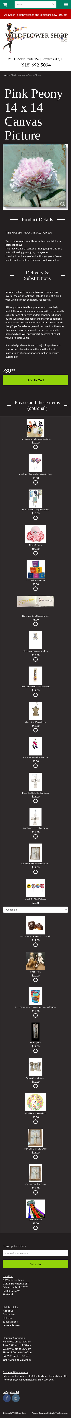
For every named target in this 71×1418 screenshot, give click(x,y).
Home (5, 75)
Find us (7, 1294)
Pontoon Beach (11, 1379)
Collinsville (24, 1375)
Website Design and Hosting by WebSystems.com (50, 1413)
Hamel (51, 1375)
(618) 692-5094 (35, 64)
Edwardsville (10, 1375)
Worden (48, 1379)
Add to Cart (35, 380)
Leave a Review (11, 1325)
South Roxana (29, 1379)
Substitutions (10, 1321)
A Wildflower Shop (35, 38)
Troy (40, 1379)
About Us (8, 1310)
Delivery (7, 1317)
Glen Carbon (39, 1375)
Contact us (9, 1314)
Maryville (61, 1375)
